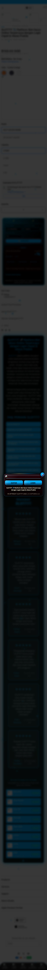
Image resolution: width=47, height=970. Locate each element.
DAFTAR (14, 483)
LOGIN (33, 483)
